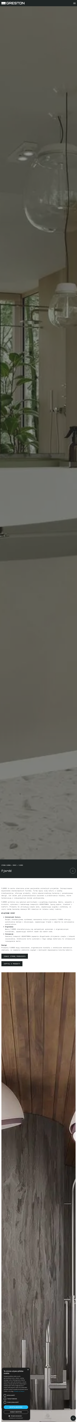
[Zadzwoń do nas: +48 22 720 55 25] (73, 1418)
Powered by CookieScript (16, 1418)
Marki (14, 865)
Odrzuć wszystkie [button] (16, 1412)
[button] (16, 1416)
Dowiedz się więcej (19, 1391)
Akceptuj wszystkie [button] (16, 1407)
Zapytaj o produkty (12, 964)
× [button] (28, 1369)
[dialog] (16, 1394)
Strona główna (6, 865)
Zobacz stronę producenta (15, 956)
